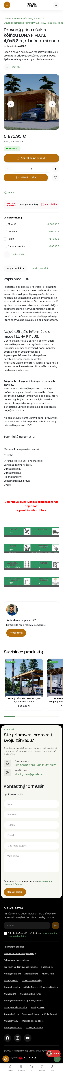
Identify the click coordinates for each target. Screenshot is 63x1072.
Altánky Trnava (31, 973)
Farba (11, 239)
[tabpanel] (31, 437)
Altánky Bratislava (12, 973)
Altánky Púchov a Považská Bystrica (40, 987)
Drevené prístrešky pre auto (28, 18)
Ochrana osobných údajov (16, 960)
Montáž (12, 224)
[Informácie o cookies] (5, 1058)
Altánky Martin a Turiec (30, 994)
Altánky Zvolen (37, 1007)
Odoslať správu (14, 892)
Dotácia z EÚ (47, 967)
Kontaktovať (16, 633)
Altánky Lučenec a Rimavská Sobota (21, 1014)
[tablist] (31, 268)
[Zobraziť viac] (7, 254)
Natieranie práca (16, 246)
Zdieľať (11, 192)
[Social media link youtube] (27, 1038)
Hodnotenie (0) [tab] (40, 268)
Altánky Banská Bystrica (15, 1007)
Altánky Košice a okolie (33, 1021)
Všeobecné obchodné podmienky (20, 953)
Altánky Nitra (48, 973)
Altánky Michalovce (13, 1027)
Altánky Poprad (49, 1014)
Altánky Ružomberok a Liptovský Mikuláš (23, 1000)
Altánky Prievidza (12, 987)
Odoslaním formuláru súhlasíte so (32, 935)
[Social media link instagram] (17, 1038)
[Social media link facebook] (7, 1038)
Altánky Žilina (10, 994)
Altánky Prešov (11, 1021)
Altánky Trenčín (11, 980)
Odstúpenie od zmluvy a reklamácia (20, 967)
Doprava (12, 231)
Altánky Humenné (34, 1027)
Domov (7, 18)
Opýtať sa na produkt (33, 158)
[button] (55, 177)
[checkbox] (5, 224)
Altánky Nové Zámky (32, 980)
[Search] (56, 5)
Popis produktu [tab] (15, 268)
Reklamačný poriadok (14, 947)
